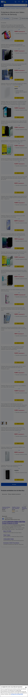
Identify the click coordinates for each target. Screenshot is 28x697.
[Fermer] (25, 687)
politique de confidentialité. (17, 694)
